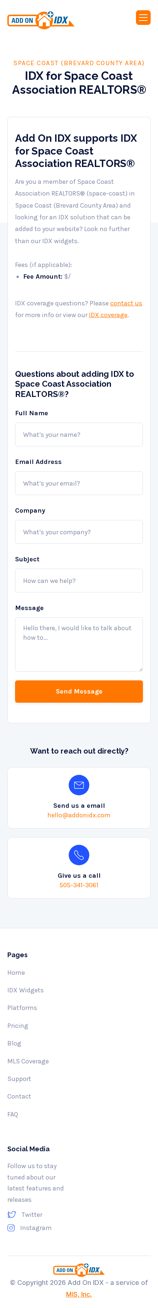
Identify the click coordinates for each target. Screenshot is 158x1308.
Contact (19, 1096)
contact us (126, 303)
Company (30, 510)
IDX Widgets (25, 990)
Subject (27, 559)
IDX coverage (108, 315)
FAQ (12, 1114)
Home (16, 973)
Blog (14, 1043)
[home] (49, 20)
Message (29, 608)
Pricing (17, 1026)
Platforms (22, 1008)
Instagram (36, 1227)
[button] (143, 17)
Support (19, 1079)
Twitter (32, 1214)
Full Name (31, 413)
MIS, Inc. (79, 1294)
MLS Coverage (28, 1061)
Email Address (38, 461)
